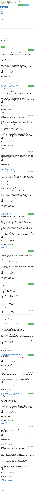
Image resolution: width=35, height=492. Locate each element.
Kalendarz (3, 9)
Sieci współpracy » (3, 17)
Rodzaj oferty (3, 40)
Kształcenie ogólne (3, 112)
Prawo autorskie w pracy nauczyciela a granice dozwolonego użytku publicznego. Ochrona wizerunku (11, 86)
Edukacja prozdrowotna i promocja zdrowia (6, 391)
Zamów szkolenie (30, 50)
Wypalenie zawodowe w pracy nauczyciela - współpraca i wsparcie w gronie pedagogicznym (10, 426)
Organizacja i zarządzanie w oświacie (6, 113)
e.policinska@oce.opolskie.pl (13, 361)
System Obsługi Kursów (26, 2)
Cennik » (2, 13)
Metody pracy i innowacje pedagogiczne (6, 480)
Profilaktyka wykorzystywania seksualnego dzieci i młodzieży (11, 446)
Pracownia (2, 37)
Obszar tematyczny (3, 43)
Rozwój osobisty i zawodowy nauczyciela (6, 308)
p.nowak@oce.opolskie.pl (13, 273)
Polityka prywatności (4, 487)
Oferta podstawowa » (4, 15)
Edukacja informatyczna (4, 111)
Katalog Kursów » (4, 7)
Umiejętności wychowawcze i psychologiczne (7, 82)
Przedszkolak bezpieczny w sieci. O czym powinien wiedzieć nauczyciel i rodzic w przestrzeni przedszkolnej (10, 394)
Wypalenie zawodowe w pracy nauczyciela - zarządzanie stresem (11, 372)
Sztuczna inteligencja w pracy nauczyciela (8, 115)
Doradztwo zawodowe (4, 370)
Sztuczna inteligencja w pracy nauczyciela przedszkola (10, 323)
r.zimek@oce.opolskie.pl (13, 72)
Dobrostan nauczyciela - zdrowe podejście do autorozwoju (10, 283)
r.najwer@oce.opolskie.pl (13, 313)
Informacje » (3, 11)
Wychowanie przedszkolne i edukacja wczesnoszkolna (8, 83)
